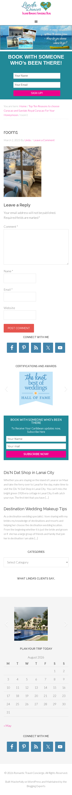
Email (8, 289)
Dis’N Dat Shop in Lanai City (29, 472)
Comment (11, 226)
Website (9, 308)
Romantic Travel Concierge (36, 10)
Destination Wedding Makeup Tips (35, 508)
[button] (6, 388)
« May (7, 725)
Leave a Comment (44, 140)
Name (8, 271)
